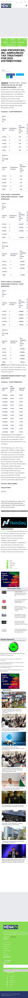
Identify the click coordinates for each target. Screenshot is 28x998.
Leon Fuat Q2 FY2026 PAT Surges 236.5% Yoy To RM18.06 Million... (21, 601)
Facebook (11, 976)
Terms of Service (7, 942)
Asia (24, 39)
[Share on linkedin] (11, 77)
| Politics (5, 42)
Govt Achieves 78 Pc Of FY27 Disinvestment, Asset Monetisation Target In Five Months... (13, 748)
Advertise (5, 948)
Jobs (4, 952)
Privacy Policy (6, 944)
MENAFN (4, 83)
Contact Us (6, 946)
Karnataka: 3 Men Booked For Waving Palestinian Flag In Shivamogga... (12, 824)
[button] (21, 2)
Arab (19, 39)
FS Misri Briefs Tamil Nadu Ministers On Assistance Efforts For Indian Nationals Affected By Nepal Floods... (12, 770)
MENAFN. (11, 993)
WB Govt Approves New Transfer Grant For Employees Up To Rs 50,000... (12, 788)
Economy (13, 42)
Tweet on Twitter (20, 74)
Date (3, 70)
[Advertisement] (14, 22)
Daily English (7, 960)
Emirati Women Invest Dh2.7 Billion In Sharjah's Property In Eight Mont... (20, 616)
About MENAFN (7, 950)
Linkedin (11, 984)
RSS (10, 986)
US (5, 39)
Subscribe (15, 970)
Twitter (11, 978)
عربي (17, 2)
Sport (19, 45)
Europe (12, 39)
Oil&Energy (22, 42)
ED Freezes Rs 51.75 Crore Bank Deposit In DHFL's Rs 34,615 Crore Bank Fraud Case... (13, 806)
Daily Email (11, 982)
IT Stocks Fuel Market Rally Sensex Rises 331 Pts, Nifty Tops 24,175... (13, 842)
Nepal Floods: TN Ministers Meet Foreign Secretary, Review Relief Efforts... (13, 729)
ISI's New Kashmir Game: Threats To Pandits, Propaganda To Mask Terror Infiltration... (12, 711)
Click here (13, 937)
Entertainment (9, 45)
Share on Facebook (10, 74)
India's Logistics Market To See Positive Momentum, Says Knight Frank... (21, 631)
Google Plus (12, 980)
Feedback (5, 954)
